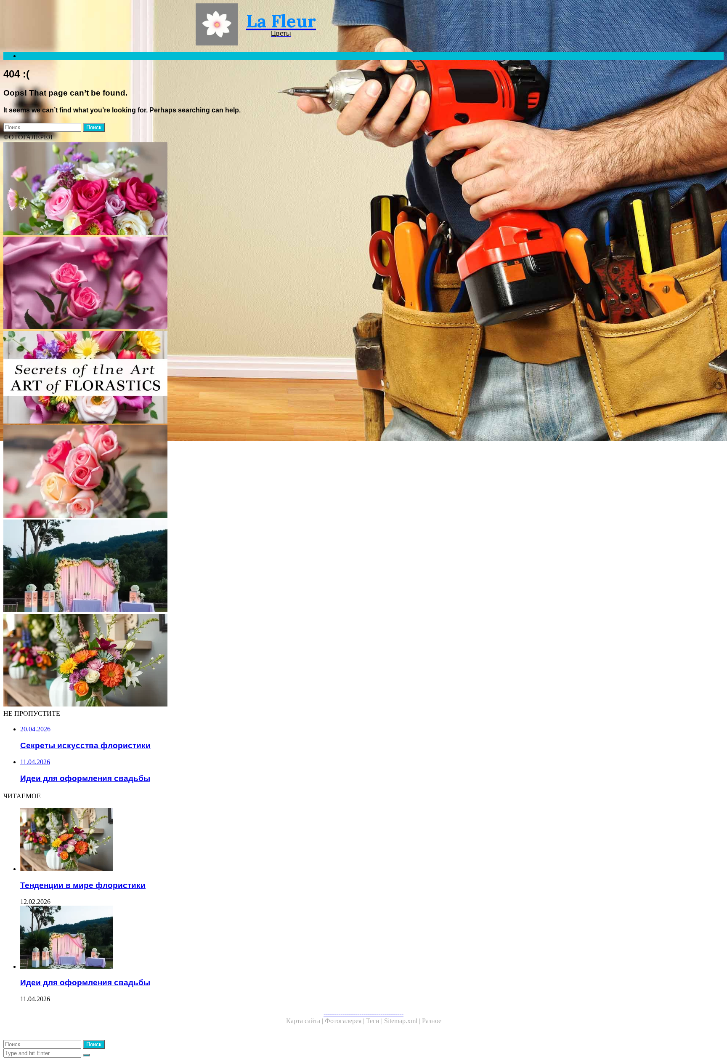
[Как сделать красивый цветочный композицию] (255, 189)
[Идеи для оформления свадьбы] (255, 567)
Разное (431, 1020)
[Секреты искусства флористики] (255, 378)
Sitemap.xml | (403, 1020)
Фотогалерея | (345, 1020)
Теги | (375, 1020)
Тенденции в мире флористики (83, 885)
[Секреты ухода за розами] (255, 284)
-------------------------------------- (363, 1013)
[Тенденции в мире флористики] (255, 661)
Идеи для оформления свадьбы (85, 982)
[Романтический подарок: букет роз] (255, 472)
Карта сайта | (305, 1020)
